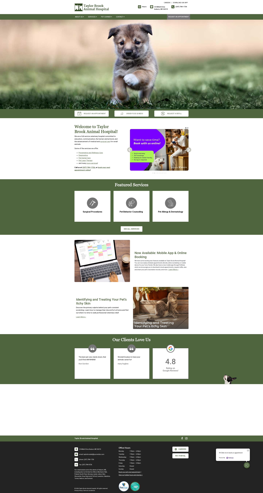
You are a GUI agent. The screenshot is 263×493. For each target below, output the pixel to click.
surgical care (105, 141)
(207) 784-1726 (88, 167)
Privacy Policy (78, 490)
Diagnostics (83, 155)
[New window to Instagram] (186, 439)
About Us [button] (79, 17)
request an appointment (95, 114)
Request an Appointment (178, 17)
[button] (247, 465)
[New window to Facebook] (182, 439)
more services (92, 163)
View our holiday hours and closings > (131, 475)
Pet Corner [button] (106, 17)
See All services (131, 229)
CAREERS (167, 3)
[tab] (152, 173)
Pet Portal (180, 456)
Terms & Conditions (89, 490)
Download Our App (180, 3)
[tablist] (159, 173)
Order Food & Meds (134, 114)
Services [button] (92, 17)
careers (182, 449)
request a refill (174, 114)
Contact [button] (120, 17)
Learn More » (173, 270)
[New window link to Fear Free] (124, 486)
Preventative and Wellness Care (91, 153)
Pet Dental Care (85, 158)
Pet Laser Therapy (85, 161)
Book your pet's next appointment (129, 472)
